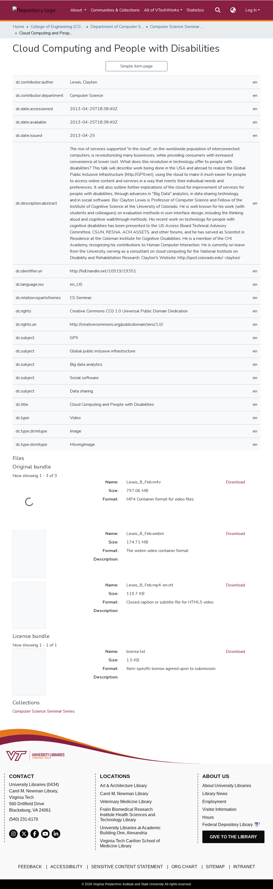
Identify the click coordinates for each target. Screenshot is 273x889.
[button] (233, 10)
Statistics (195, 10)
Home (18, 27)
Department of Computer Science (117, 27)
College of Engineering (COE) (57, 27)
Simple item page (136, 66)
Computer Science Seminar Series (176, 27)
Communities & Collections (115, 10)
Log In (251, 10)
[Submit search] (218, 10)
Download (235, 482)
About (76, 10)
